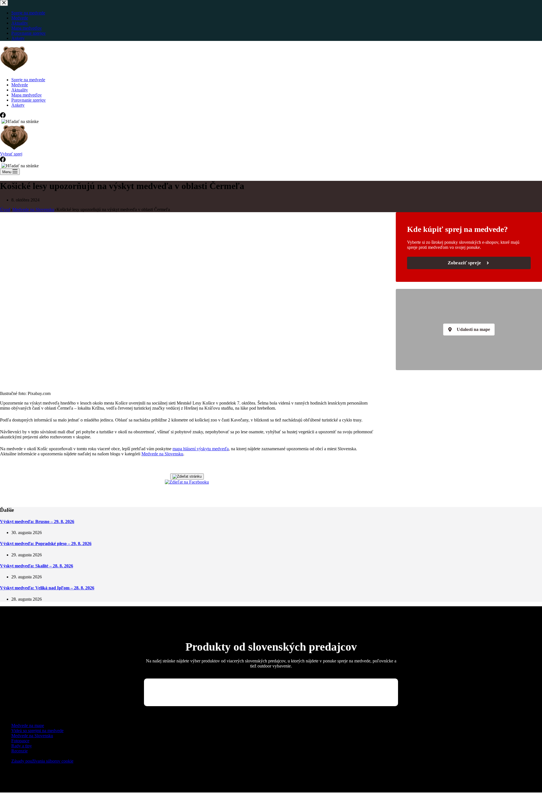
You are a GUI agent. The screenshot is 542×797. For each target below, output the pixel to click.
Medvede (19, 84)
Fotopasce (20, 740)
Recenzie (19, 750)
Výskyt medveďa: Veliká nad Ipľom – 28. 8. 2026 (47, 587)
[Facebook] (3, 116)
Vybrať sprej (11, 154)
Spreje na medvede (28, 79)
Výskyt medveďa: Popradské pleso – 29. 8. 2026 (45, 543)
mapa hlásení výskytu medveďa (200, 448)
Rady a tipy (21, 745)
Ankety (18, 105)
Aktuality (19, 89)
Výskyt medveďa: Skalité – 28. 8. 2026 (36, 565)
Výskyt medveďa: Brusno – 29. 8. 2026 (37, 521)
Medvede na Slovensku (162, 453)
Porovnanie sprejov (28, 100)
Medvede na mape (27, 725)
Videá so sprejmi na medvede (37, 730)
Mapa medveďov (26, 95)
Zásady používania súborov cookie (42, 761)
